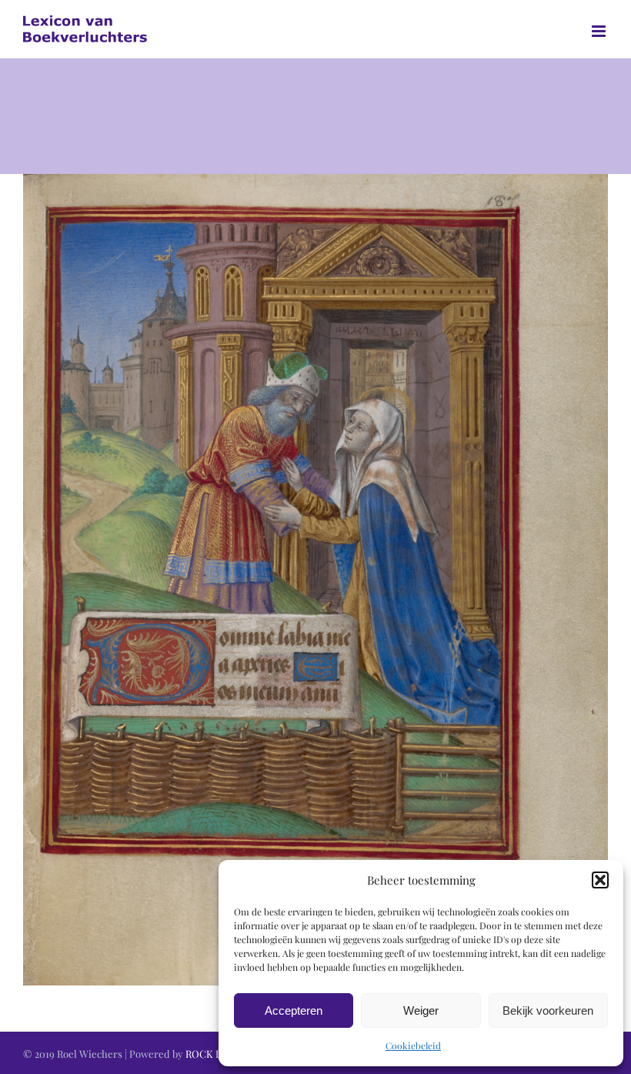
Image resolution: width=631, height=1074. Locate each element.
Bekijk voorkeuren (547, 1010)
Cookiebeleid (413, 1045)
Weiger (421, 1010)
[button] (600, 880)
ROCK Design (216, 1053)
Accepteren (293, 1010)
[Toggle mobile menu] (600, 31)
